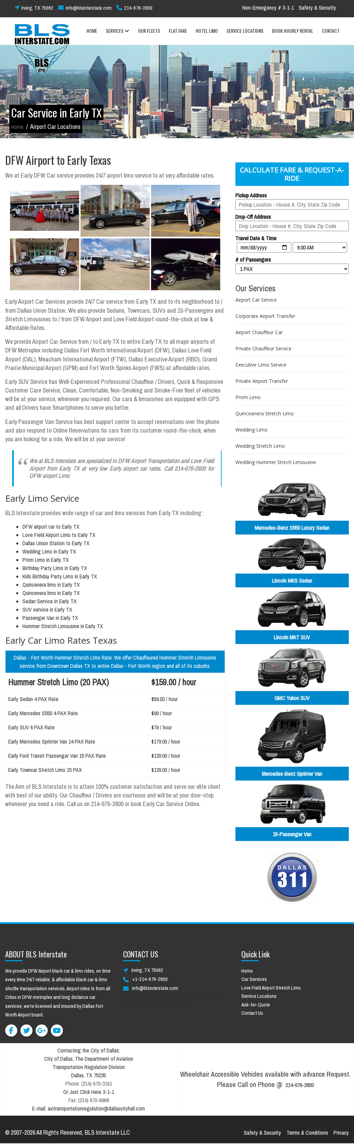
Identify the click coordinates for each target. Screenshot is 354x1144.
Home (17, 127)
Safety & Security (317, 7)
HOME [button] (91, 30)
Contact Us (252, 1013)
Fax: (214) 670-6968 (88, 1100)
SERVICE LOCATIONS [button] (244, 30)
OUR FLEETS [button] (149, 30)
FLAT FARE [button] (178, 30)
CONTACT (330, 30)
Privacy (341, 1132)
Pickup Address (251, 195)
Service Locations (259, 996)
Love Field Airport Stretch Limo (271, 987)
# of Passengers (253, 259)
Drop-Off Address (253, 216)
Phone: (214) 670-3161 (88, 1083)
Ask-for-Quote (255, 1004)
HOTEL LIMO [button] (207, 30)
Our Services (254, 979)
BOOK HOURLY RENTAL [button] (292, 30)
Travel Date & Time (256, 238)
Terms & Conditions (307, 1132)
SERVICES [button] (115, 30)
